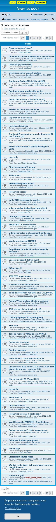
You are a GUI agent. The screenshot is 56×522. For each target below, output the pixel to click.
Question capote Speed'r (21, 48)
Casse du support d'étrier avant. (24, 260)
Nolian (27, 361)
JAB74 (27, 112)
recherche (13, 389)
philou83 (28, 311)
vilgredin (28, 75)
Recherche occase (17, 192)
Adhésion (41, 2)
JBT (26, 262)
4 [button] (37, 38)
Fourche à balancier (18, 126)
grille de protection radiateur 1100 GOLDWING (31, 293)
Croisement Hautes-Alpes (21, 457)
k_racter (28, 101)
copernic (28, 67)
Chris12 (28, 59)
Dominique (29, 120)
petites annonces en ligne (27, 60)
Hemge (28, 270)
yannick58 (29, 210)
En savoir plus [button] (13, 508)
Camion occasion (17, 350)
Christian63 (29, 424)
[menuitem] (8, 15)
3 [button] (34, 38)
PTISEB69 (29, 50)
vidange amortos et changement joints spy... (30, 233)
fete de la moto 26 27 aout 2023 (24, 379)
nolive (27, 219)
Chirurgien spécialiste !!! (21, 216)
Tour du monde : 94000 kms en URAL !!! (28, 334)
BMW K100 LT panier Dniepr (22, 225)
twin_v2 (28, 416)
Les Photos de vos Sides (27, 113)
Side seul (13, 325)
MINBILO (28, 295)
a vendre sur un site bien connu (24, 284)
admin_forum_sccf (33, 478)
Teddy (27, 303)
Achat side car (16, 397)
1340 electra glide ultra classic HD (25, 309)
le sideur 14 (29, 287)
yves (27, 83)
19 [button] (47, 38)
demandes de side (25, 410)
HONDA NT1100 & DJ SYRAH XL (24, 109)
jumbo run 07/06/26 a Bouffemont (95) (27, 99)
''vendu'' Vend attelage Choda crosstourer (29, 301)
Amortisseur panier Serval (21, 183)
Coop (31, 2)
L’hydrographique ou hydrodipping (26, 317)
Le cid (27, 227)
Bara (27, 254)
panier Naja (14, 448)
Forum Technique (24, 52)
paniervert (29, 235)
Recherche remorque (19, 342)
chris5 (27, 139)
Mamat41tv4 (30, 432)
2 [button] (30, 38)
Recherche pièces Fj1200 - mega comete (28, 430)
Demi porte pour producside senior (26, 91)
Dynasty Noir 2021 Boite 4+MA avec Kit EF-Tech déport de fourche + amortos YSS (31, 368)
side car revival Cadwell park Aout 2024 (28, 208)
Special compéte (24, 212)
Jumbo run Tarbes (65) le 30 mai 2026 (27, 81)
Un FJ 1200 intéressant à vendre (24, 200)
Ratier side (29, 151)
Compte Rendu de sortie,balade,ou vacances (35, 321)
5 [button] (40, 38)
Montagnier (29, 344)
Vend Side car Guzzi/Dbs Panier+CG (26, 358)
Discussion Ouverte (25, 122)
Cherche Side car (17, 405)
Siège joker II (15, 268)
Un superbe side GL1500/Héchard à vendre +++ (31, 56)
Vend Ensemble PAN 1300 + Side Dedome (29, 422)
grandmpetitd (30, 371)
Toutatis (28, 169)
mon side (13, 157)
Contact (21, 2)
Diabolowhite (30, 159)
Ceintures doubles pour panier (23, 440)
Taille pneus (15, 175)
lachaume (29, 243)
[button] (22, 38)
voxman (28, 93)
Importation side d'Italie (20, 118)
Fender (28, 177)
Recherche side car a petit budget (25, 414)
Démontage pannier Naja (21, 65)
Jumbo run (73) (16, 475)
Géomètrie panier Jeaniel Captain (25, 73)
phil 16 (27, 391)
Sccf (13, 2)
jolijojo (27, 442)
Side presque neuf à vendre (22, 167)
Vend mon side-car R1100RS (22, 241)
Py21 (27, 186)
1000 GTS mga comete (19, 276)
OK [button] (17, 516)
